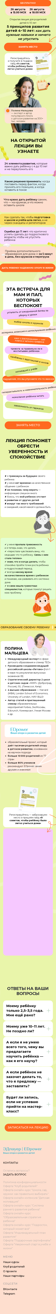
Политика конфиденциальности (24, 1182)
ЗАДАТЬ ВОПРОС (14, 1174)
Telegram (9, 1293)
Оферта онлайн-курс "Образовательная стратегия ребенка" (22, 1217)
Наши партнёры (13, 1275)
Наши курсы (11, 1262)
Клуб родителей (14, 1266)
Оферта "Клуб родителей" (20, 1186)
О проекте (10, 1271)
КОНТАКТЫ (10, 1162)
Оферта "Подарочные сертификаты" (27, 1240)
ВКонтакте (10, 1289)
